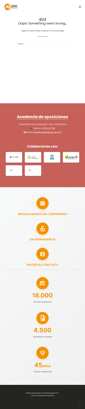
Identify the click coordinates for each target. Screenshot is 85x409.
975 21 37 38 (49, 128)
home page (59, 31)
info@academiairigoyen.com (47, 132)
